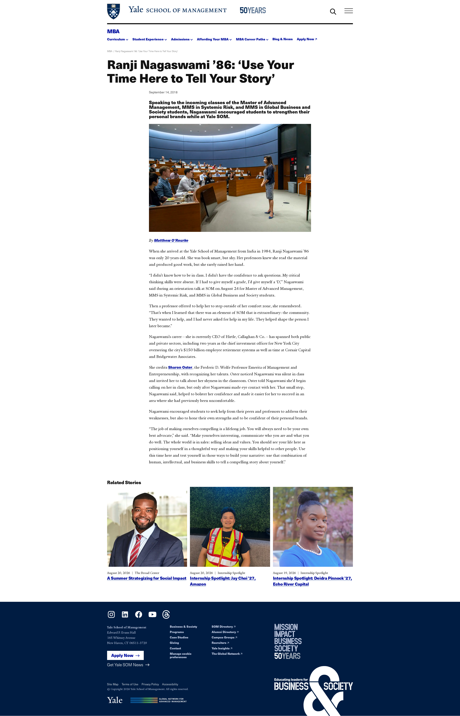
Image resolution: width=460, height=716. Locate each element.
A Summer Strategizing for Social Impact (146, 578)
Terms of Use (130, 684)
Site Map (112, 684)
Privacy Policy (150, 684)
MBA (113, 31)
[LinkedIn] (125, 617)
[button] (117, 38)
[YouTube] (152, 617)
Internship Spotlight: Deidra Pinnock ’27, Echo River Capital (312, 581)
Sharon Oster (180, 367)
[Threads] (166, 617)
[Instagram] (111, 617)
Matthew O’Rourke (171, 240)
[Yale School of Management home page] (167, 11)
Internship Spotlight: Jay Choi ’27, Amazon (223, 581)
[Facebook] (138, 617)
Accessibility (170, 684)
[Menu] (348, 10)
